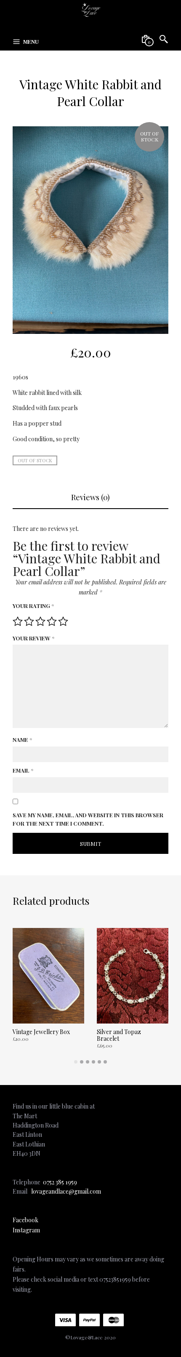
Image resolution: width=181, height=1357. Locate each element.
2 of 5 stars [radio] (29, 621)
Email (23, 770)
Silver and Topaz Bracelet (119, 1035)
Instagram (26, 1230)
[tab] (90, 497)
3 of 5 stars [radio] (40, 621)
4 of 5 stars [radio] (52, 621)
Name (22, 739)
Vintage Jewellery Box (41, 1032)
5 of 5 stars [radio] (63, 621)
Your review (33, 638)
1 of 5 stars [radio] (18, 621)
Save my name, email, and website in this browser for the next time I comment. (88, 819)
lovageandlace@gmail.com (66, 1191)
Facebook (25, 1220)
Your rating (33, 605)
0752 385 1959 (60, 1182)
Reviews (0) (90, 497)
